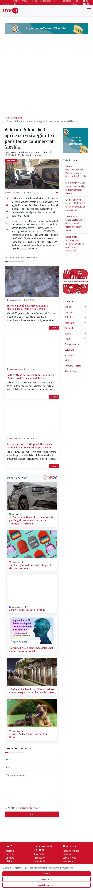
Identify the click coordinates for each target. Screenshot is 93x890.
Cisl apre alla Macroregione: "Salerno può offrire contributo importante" (74, 243)
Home (7, 117)
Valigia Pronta (69, 857)
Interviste (69, 355)
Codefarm (67, 854)
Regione (68, 312)
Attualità (69, 317)
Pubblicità (9, 857)
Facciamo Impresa (71, 850)
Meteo (68, 360)
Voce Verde (68, 861)
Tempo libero (71, 371)
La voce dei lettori (73, 365)
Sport (67, 338)
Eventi (68, 333)
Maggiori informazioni (46, 885)
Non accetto (46, 879)
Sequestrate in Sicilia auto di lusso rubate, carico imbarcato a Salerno (75, 188)
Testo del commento (16, 775)
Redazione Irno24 (14, 192)
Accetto (46, 873)
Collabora (9, 861)
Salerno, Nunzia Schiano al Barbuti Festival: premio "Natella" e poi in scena (73, 223)
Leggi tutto (54, 327)
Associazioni (39, 857)
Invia (32, 814)
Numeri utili (39, 861)
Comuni (68, 306)
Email (8, 767)
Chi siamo (9, 850)
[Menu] (89, 9)
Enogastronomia (72, 344)
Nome (9, 759)
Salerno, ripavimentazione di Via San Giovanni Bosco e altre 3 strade (75, 171)
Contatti (9, 854)
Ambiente (17, 117)
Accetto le (23, 807)
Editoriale (69, 349)
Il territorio (39, 854)
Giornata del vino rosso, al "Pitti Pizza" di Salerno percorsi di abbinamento (75, 204)
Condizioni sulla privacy (28, 807)
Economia (69, 322)
